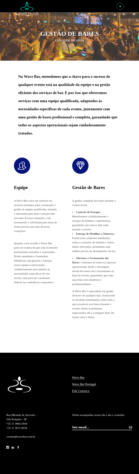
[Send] (130, 427)
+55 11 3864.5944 (17, 423)
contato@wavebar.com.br (20, 436)
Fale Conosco (80, 391)
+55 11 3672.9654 (16, 428)
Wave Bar (78, 377)
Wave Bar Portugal (84, 384)
